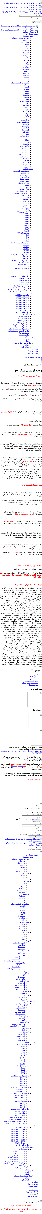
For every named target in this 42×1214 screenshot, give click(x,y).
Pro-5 (27, 219)
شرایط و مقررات (31, 681)
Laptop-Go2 (25, 258)
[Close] (41, 803)
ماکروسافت (24, 146)
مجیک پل (26, 75)
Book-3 (26, 274)
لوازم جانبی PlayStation (12, 961)
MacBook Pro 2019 (22, 306)
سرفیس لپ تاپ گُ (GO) (20, 255)
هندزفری (26, 111)
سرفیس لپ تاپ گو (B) (21, 324)
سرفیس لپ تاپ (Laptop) (20, 243)
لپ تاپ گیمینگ (23, 183)
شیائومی (26, 97)
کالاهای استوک (28, 169)
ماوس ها (26, 158)
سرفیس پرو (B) (23, 318)
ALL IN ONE (24, 199)
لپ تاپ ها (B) (24, 333)
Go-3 (27, 239)
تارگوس (26, 67)
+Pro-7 (26, 225)
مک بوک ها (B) (24, 335)
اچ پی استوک (24, 175)
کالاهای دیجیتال (28, 36)
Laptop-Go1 (25, 256)
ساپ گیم (26, 132)
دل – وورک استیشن (22, 191)
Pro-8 (27, 227)
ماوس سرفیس (23, 280)
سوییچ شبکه (24, 50)
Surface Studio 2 (23, 264)
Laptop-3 (26, 249)
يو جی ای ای (24, 165)
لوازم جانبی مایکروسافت (20, 276)
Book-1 (26, 270)
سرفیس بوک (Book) (22, 268)
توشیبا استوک (24, 179)
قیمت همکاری (33, 353)
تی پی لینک (25, 42)
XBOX (17, 965)
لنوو (27, 109)
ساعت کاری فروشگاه (30, 683)
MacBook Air (24, 310)
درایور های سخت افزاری (33, 357)
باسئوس (26, 54)
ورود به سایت (37, 821)
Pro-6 (27, 221)
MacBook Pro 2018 (22, 304)
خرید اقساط (33, 685)
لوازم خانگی (29, 337)
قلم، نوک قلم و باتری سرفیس (18, 288)
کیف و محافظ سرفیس (21, 286)
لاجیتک (26, 160)
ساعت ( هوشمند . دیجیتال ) (19, 83)
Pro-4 (27, 217)
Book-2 (26, 272)
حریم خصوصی (32, 679)
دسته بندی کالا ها (32, 34)
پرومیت (26, 71)
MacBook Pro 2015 (22, 299)
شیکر (27, 341)
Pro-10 (26, 231)
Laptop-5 (26, 252)
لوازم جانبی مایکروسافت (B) (19, 331)
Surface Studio (24, 262)
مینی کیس (25, 195)
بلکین (27, 65)
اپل (28, 142)
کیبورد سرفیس (23, 282)
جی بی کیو (25, 69)
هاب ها (26, 60)
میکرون (26, 124)
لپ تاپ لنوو (25, 156)
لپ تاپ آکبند (24, 148)
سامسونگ (25, 95)
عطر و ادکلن (18, 343)
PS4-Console (16, 957)
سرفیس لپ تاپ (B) (22, 327)
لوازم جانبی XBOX (13, 969)
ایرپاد (27, 113)
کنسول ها (25, 130)
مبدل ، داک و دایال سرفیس (19, 291)
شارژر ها (26, 52)
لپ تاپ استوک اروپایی (21, 171)
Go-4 (27, 241)
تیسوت (26, 89)
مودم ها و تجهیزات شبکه (20, 38)
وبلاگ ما (35, 349)
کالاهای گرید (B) (27, 314)
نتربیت (26, 46)
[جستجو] (41, 20)
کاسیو (27, 93)
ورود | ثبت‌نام (37, 22)
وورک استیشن (24, 189)
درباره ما (34, 674)
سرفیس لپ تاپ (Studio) (20, 260)
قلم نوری (26, 162)
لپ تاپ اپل (25, 150)
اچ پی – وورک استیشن (21, 193)
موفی (27, 56)
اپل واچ (26, 85)
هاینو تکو (26, 105)
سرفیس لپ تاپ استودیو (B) (19, 329)
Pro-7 (27, 223)
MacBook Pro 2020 (22, 308)
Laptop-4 (26, 251)
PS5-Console (16, 959)
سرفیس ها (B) (24, 316)
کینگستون (25, 128)
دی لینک (26, 40)
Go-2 (27, 237)
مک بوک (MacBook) (22, 295)
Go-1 (27, 235)
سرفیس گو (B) (23, 320)
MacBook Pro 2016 (22, 300)
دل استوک (25, 177)
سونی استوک (24, 181)
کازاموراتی (25, 347)
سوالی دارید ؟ (33, 351)
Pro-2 (27, 213)
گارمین (26, 87)
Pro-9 (27, 229)
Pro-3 (27, 215)
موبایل (27, 140)
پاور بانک (26, 73)
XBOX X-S (16, 967)
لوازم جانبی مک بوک (22, 312)
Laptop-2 (26, 247)
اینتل (27, 197)
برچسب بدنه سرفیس (21, 284)
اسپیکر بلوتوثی (24, 101)
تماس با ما (34, 676)
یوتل (27, 48)
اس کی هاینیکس (23, 122)
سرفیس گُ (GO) (23, 233)
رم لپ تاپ (25, 120)
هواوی (27, 44)
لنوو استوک (25, 173)
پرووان (26, 167)
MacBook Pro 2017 (22, 302)
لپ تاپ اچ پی (24, 152)
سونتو (27, 91)
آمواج (27, 345)
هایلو (27, 99)
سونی (27, 134)
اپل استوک (25, 201)
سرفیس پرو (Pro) (23, 212)
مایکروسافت (24, 136)
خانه (40, 365)
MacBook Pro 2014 (22, 297)
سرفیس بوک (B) (23, 322)
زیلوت (27, 103)
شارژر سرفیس (23, 278)
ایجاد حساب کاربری (35, 836)
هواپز (27, 339)
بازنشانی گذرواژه (36, 819)
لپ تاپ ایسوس (23, 154)
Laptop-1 (26, 245)
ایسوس (26, 185)
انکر (27, 62)
